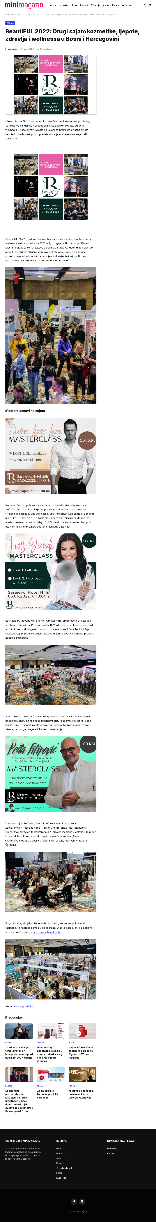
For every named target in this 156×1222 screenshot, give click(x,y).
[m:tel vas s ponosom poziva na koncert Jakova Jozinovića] (82, 1074)
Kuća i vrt (127, 5)
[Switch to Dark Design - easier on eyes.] (145, 5)
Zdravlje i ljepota (100, 5)
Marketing (112, 1148)
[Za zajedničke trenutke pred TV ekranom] (51, 1074)
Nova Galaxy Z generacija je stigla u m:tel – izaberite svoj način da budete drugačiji (49, 1054)
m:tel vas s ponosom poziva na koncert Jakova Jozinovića (81, 1094)
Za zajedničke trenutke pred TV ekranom (47, 1094)
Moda (53, 5)
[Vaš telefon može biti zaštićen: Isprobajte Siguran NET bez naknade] (82, 1031)
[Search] (149, 5)
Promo (10, 23)
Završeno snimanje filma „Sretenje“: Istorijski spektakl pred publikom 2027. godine (19, 1052)
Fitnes (115, 5)
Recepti (84, 5)
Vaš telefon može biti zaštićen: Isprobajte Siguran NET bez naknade (81, 1052)
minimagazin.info (23, 1006)
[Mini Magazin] (24, 5)
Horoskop (63, 5)
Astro (75, 5)
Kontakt (111, 1153)
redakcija (12, 49)
